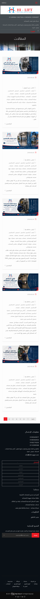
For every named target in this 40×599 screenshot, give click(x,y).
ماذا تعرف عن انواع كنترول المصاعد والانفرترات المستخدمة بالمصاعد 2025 (21, 371)
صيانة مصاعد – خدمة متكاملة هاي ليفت (27, 508)
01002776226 (19, 17)
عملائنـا (36, 583)
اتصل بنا (25, 586)
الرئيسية (23, 46)
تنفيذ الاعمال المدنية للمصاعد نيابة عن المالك (25, 501)
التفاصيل (9, 123)
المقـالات (8, 583)
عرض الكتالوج (35, 517)
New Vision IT (18, 594)
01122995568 (12, 17)
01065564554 (27, 17)
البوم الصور (27, 583)
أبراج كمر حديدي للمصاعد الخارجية (29, 494)
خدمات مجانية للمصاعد (32, 504)
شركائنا (18, 581)
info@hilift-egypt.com (32, 455)
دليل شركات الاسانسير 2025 (26, 156)
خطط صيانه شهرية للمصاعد (30, 498)
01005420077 (35, 17)
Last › (33, 419)
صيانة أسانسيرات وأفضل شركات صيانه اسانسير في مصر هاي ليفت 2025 (23, 82)
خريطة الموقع (16, 586)
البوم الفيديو (17, 583)
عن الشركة (33, 581)
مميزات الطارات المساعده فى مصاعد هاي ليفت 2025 (20, 224)
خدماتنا (25, 581)
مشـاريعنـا (10, 581)
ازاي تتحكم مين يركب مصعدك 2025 (24, 297)
